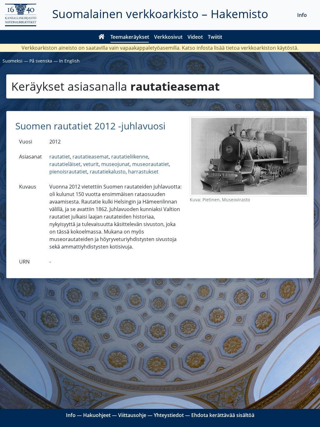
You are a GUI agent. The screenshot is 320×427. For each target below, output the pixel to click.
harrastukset (143, 171)
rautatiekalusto (108, 171)
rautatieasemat (90, 156)
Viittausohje (132, 415)
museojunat (115, 164)
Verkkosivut (168, 36)
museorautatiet (150, 164)
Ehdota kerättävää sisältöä (222, 415)
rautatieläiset (65, 164)
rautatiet (59, 156)
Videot (195, 36)
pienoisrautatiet (68, 171)
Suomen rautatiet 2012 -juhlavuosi (90, 125)
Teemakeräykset (129, 36)
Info (302, 15)
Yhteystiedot (169, 415)
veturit (91, 164)
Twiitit (215, 36)
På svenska (40, 61)
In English (69, 61)
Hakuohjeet (97, 415)
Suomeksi (12, 61)
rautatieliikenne (129, 156)
